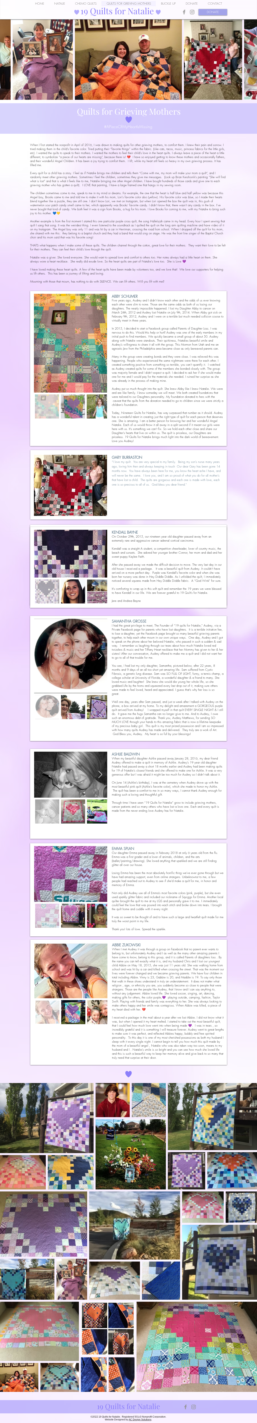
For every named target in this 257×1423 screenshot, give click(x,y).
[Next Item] (250, 60)
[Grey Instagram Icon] (192, 12)
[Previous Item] (7, 60)
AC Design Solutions (140, 1419)
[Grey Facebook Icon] (184, 12)
